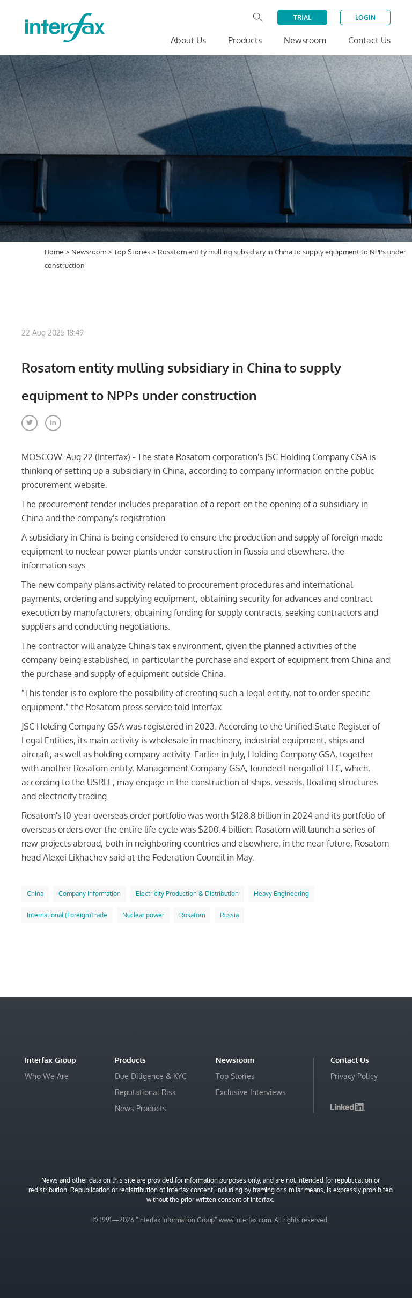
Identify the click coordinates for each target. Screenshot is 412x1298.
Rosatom (192, 915)
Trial (302, 17)
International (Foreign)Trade (67, 915)
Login (365, 17)
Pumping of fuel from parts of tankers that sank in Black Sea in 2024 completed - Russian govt (267, 1239)
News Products (140, 1108)
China (35, 893)
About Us (188, 40)
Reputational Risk (145, 1092)
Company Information (89, 893)
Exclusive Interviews (251, 1092)
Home (54, 251)
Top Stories (133, 251)
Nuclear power (143, 915)
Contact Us (369, 40)
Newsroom (89, 251)
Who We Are (47, 1076)
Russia (229, 915)
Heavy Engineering (281, 893)
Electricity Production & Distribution (187, 893)
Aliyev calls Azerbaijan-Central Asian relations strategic (256, 1272)
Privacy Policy (354, 1076)
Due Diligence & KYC (151, 1076)
